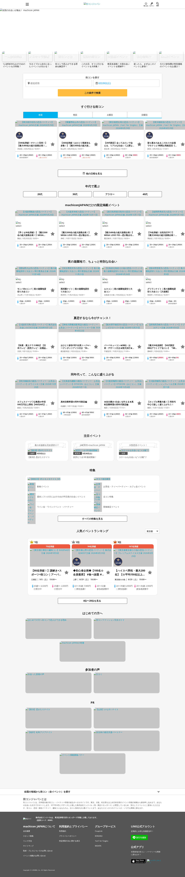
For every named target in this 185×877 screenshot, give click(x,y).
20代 (39, 194)
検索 (157, 5)
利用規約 (62, 831)
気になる (146, 6)
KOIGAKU (98, 836)
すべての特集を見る (92, 518)
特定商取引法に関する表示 (69, 841)
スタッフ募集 (28, 836)
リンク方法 (27, 841)
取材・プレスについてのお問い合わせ (38, 851)
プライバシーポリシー (67, 836)
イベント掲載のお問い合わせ (34, 855)
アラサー (110, 194)
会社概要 (26, 831)
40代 (145, 194)
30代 (75, 194)
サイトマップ (28, 846)
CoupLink (98, 831)
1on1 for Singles (101, 841)
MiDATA (98, 846)
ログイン (151, 6)
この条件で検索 (92, 92)
